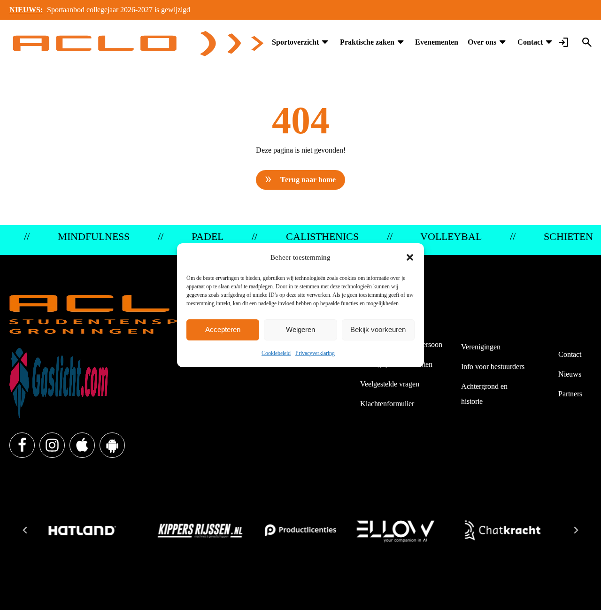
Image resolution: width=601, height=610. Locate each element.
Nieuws (569, 374)
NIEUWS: (26, 10)
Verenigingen (481, 347)
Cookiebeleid (276, 353)
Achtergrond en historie (484, 393)
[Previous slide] (25, 530)
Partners (570, 394)
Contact (530, 42)
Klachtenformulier (387, 404)
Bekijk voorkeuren (378, 329)
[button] (410, 257)
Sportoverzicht (295, 42)
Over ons (482, 42)
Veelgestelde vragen (389, 384)
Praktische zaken (367, 42)
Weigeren (300, 329)
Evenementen (436, 42)
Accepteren (222, 329)
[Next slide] (575, 530)
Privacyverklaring (315, 353)
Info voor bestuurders (492, 367)
